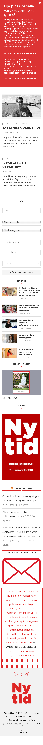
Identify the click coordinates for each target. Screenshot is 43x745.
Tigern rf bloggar (22, 488)
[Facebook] (16, 674)
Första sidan (9, 713)
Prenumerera (21, 717)
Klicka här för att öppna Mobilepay (20, 79)
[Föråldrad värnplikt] (21, 106)
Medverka (33, 717)
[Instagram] (27, 674)
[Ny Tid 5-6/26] (21, 382)
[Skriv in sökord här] (21, 210)
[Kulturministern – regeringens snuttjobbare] (9, 353)
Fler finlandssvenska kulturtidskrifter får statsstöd (29, 307)
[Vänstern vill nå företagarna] (9, 338)
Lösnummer (34, 713)
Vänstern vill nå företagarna (26, 336)
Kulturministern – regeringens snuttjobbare (27, 352)
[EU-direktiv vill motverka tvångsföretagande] (9, 323)
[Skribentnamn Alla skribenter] (21, 222)
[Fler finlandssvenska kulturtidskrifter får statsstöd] (9, 309)
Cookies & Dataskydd (17, 720)
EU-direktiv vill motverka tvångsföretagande (29, 322)
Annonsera (10, 717)
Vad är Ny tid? (21, 713)
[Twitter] (21, 674)
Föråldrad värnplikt (21, 128)
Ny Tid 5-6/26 (10, 398)
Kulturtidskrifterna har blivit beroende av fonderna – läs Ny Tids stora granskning (29, 291)
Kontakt (31, 720)
